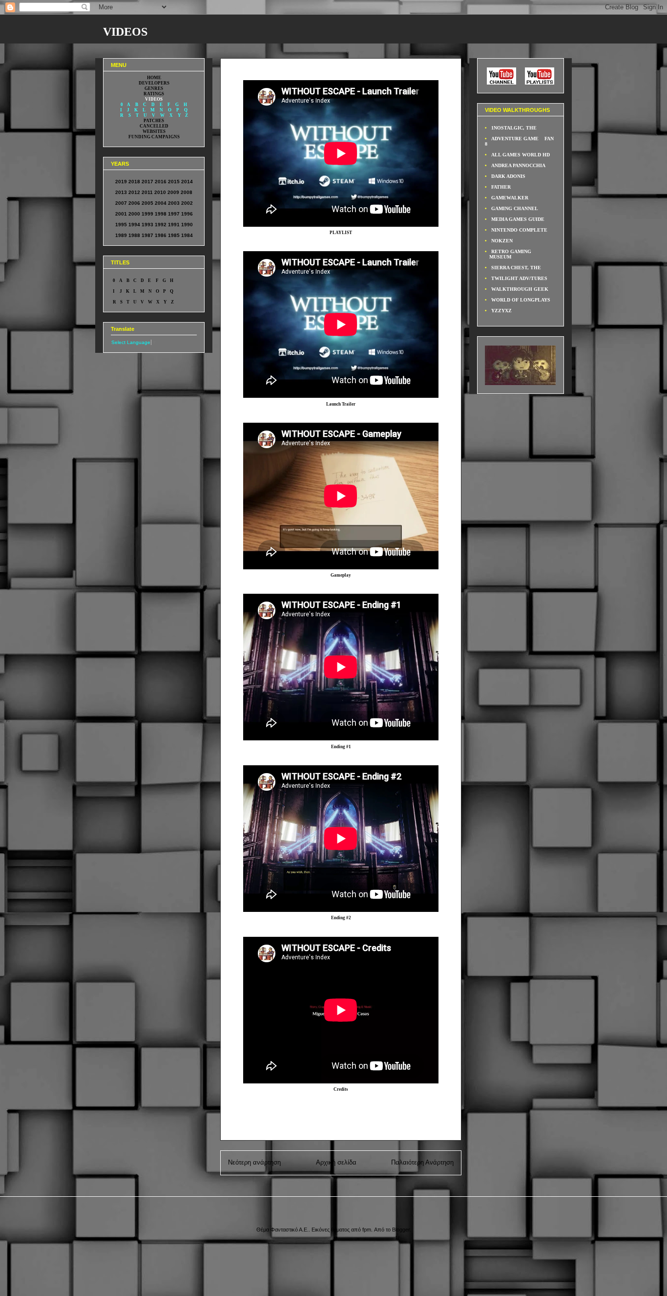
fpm (366, 1229)
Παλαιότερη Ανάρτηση (422, 1162)
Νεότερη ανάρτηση (254, 1162)
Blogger (401, 1229)
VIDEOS (125, 31)
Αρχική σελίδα (336, 1162)
